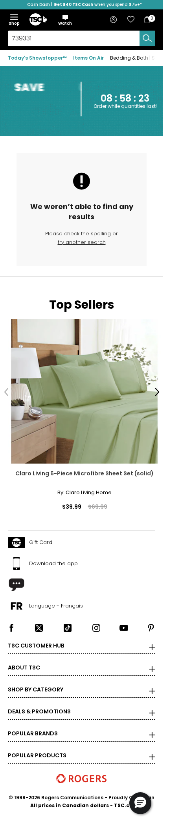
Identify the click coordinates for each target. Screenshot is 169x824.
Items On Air (88, 58)
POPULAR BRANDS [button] (33, 727)
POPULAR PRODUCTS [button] (37, 749)
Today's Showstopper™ (37, 58)
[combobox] (81, 38)
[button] (65, 20)
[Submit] (147, 38)
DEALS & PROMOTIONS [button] (39, 705)
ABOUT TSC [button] (24, 662)
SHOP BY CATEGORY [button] (35, 684)
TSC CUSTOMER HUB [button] (36, 640)
